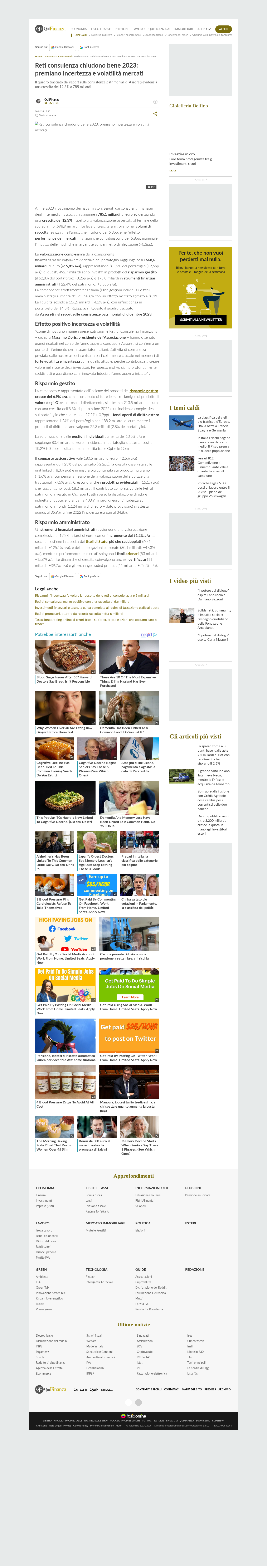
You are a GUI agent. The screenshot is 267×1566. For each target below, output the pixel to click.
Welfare (91, 1341)
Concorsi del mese (177, 35)
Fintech (90, 1276)
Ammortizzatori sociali (100, 1357)
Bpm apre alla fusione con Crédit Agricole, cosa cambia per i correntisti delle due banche (213, 800)
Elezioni (140, 1230)
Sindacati (143, 1335)
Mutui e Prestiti (96, 1230)
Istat (139, 1362)
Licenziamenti (95, 1368)
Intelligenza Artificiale (99, 1282)
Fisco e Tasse (101, 29)
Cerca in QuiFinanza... (93, 1389)
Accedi (223, 29)
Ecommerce (43, 1373)
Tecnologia (96, 1269)
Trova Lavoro (44, 1230)
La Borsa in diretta (101, 35)
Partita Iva (142, 1304)
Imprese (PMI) (45, 1206)
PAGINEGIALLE (73, 1421)
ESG (38, 1282)
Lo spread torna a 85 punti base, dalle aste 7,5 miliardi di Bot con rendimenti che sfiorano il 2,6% (214, 755)
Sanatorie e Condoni (99, 1352)
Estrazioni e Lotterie (147, 1195)
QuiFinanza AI (159, 29)
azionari (132, 554)
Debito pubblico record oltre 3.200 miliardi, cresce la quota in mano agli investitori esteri (215, 825)
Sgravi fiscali (94, 1335)
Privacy (67, 1425)
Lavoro (139, 29)
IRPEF (90, 1373)
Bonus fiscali (94, 1195)
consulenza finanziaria (57, 199)
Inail (190, 1346)
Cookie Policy (80, 1425)
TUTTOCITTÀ (149, 1421)
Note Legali (55, 1425)
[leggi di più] (155, 102)
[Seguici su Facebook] (128, 1402)
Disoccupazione (46, 1252)
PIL (139, 1368)
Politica (143, 1223)
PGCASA (115, 1421)
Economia (79, 29)
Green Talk (42, 1287)
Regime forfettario (97, 1211)
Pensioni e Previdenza (149, 1309)
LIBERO (47, 1421)
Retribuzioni (43, 1246)
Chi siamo (41, 1425)
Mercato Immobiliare (105, 1223)
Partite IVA (43, 1257)
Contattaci (171, 1389)
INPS (39, 1346)
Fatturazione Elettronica (150, 1293)
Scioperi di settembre (128, 35)
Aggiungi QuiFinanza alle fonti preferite (215, 35)
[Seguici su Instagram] (138, 1402)
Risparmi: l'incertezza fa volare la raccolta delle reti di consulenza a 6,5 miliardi (92, 595)
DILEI (161, 1421)
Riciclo (40, 1304)
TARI (190, 1357)
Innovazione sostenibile (50, 1293)
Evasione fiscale (96, 1206)
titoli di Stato (96, 542)
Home (38, 56)
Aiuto (119, 1425)
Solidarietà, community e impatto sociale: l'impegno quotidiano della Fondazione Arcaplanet (214, 619)
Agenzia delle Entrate (49, 1368)
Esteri (190, 1223)
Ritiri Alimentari (145, 1200)
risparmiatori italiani (91, 199)
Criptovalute (143, 1282)
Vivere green (44, 1309)
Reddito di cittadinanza (50, 1362)
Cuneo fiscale (195, 1341)
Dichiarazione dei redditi (51, 1341)
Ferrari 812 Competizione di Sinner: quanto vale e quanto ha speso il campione (213, 467)
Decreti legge (44, 1335)
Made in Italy (94, 1346)
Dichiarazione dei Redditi (151, 1287)
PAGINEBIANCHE (130, 1421)
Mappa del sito (192, 1389)
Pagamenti (42, 1352)
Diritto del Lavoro (47, 1241)
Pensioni (121, 29)
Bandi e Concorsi (47, 1236)
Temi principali (196, 1362)
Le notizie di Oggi (198, 1368)
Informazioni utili (152, 1188)
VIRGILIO (58, 1421)
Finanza (41, 1195)
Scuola (40, 1357)
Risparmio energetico (49, 1298)
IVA (88, 1362)
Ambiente (42, 1276)
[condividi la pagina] (155, 113)
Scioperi (140, 1206)
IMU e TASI (144, 1357)
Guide (140, 1269)
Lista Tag (192, 1373)
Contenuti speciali (149, 1389)
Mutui (139, 1298)
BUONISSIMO (203, 1421)
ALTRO (202, 29)
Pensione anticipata (197, 1195)
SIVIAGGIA (172, 1421)
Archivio (224, 1389)
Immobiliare (184, 29)
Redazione (194, 1269)
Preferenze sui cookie (102, 1425)
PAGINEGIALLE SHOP (96, 1421)
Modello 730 (195, 1352)
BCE (139, 1346)
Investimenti (65, 56)
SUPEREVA (218, 1421)
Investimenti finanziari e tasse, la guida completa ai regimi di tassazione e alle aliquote (97, 607)
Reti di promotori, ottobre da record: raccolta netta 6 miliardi (79, 613)
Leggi (89, 1200)
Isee (189, 1335)
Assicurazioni (143, 1276)
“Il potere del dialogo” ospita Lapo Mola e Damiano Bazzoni (213, 595)
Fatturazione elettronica (152, 1373)
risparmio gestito (144, 391)
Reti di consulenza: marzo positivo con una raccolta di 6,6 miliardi (82, 601)
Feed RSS (210, 1389)
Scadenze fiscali (154, 35)
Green (41, 1269)
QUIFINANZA (187, 1421)
